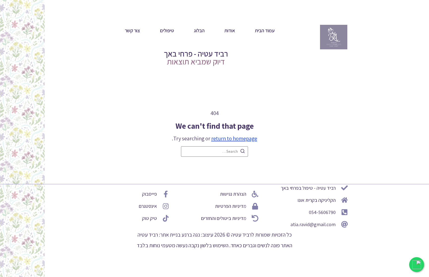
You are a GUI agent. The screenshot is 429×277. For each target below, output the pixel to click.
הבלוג (199, 30)
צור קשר (132, 30)
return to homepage (234, 138)
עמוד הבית (265, 30)
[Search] (242, 152)
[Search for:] (214, 151)
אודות (229, 30)
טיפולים (167, 30)
